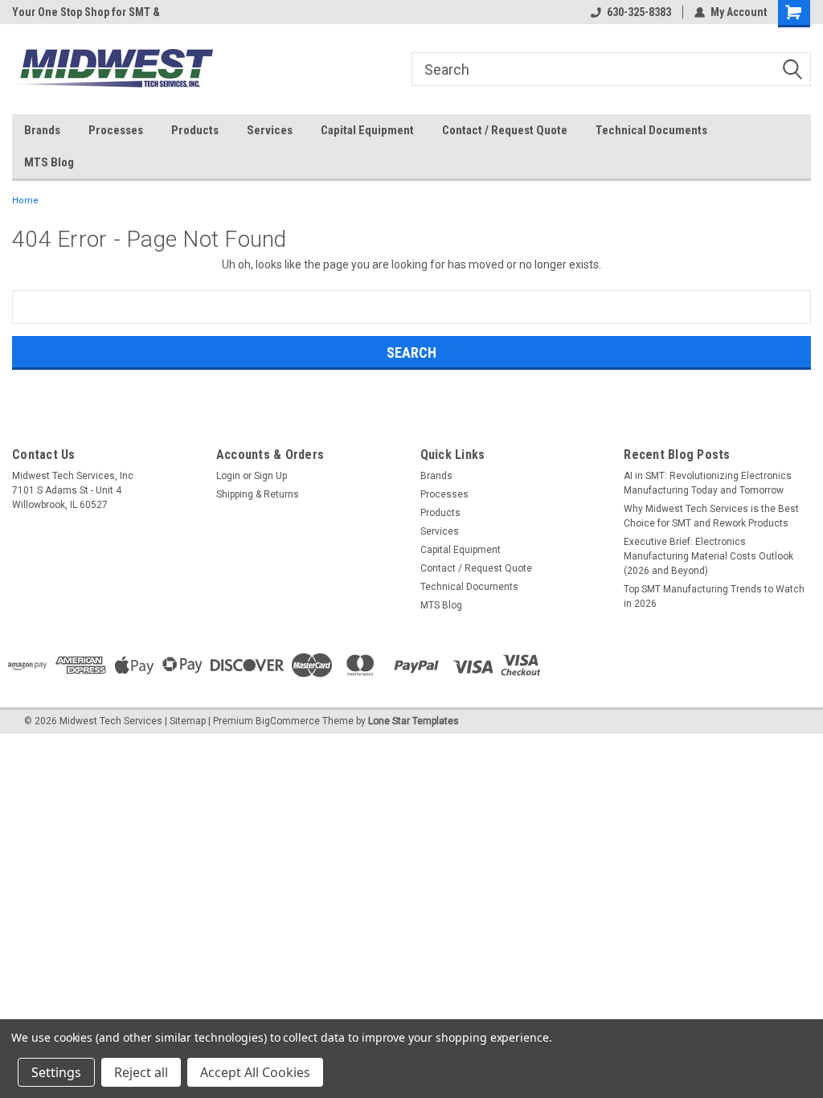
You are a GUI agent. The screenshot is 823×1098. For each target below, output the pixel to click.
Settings (56, 1072)
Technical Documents (651, 130)
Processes (115, 130)
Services (270, 130)
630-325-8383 (639, 12)
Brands (42, 130)
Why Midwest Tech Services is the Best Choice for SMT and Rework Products (711, 516)
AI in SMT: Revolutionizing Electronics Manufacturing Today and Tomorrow (708, 483)
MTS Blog (49, 162)
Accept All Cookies (255, 1072)
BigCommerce (288, 721)
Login (228, 475)
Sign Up (270, 475)
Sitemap (188, 721)
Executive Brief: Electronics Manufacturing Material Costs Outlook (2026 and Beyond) (708, 556)
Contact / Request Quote (504, 130)
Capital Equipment (367, 130)
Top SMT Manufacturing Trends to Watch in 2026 (714, 596)
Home (25, 200)
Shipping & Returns (257, 494)
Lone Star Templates (413, 721)
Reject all (141, 1072)
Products (195, 130)
